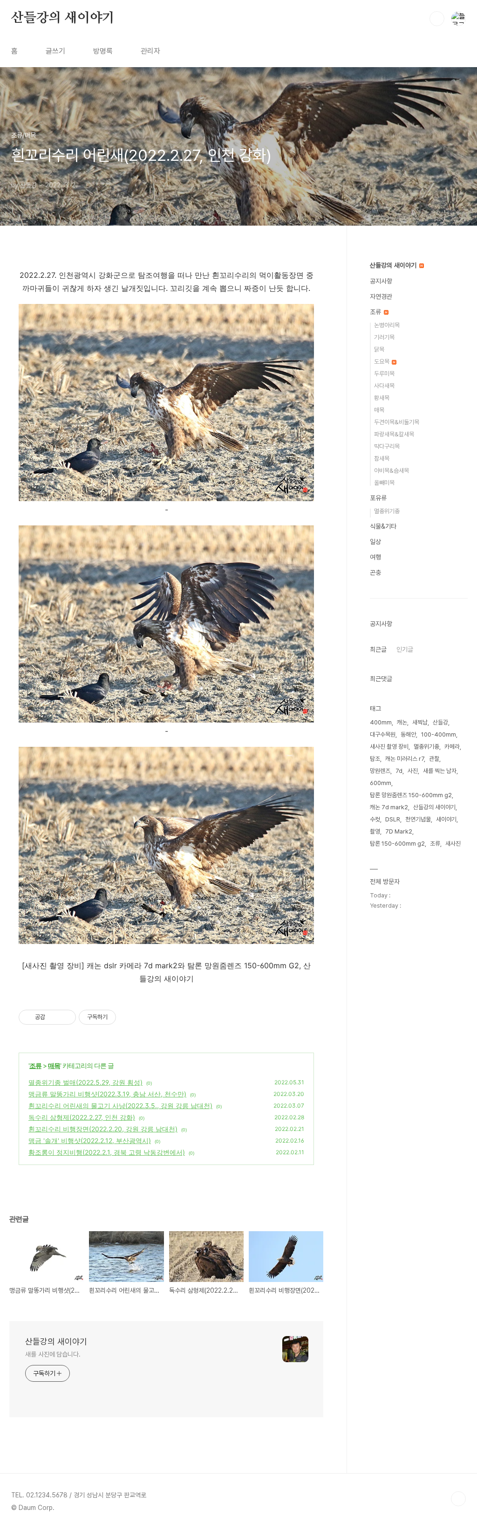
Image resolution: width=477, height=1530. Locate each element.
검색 (437, 19)
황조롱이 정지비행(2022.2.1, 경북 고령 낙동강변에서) (106, 1152)
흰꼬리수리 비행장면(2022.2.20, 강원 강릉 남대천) (102, 1129)
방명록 (103, 51)
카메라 (452, 746)
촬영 (375, 831)
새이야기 (446, 819)
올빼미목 (384, 482)
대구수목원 (382, 734)
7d (398, 770)
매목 (54, 1065)
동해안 (408, 734)
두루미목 (384, 373)
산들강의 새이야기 (63, 18)
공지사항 (381, 281)
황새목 (381, 397)
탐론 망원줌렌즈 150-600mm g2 (411, 795)
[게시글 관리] (65, 1017)
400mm (381, 722)
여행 (375, 557)
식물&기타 (383, 526)
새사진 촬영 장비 (389, 746)
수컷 (375, 819)
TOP (458, 1498)
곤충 (375, 572)
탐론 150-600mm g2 (397, 843)
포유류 (378, 498)
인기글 (404, 649)
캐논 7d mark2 (389, 807)
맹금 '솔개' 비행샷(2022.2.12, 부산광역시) (89, 1140)
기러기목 (384, 337)
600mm (380, 782)
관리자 (150, 51)
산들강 (440, 722)
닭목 (379, 349)
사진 (413, 770)
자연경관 (381, 296)
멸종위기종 (387, 511)
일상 (375, 541)
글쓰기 (55, 51)
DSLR (392, 819)
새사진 (453, 843)
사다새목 (384, 385)
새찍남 (420, 722)
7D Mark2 (398, 831)
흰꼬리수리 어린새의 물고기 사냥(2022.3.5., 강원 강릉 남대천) (120, 1106)
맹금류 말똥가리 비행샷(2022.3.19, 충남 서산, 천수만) (107, 1094)
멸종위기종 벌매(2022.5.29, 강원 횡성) (85, 1082)
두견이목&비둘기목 (396, 422)
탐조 (375, 758)
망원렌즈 (380, 770)
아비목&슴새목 (391, 470)
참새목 (381, 458)
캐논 (402, 722)
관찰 (434, 758)
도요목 (382, 361)
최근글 (378, 649)
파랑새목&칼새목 (394, 434)
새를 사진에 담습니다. (53, 1354)
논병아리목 (387, 325)
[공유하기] (54, 1017)
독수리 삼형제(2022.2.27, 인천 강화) (81, 1117)
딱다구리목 (387, 446)
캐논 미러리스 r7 (404, 758)
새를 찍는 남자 (440, 770)
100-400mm (438, 734)
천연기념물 (418, 819)
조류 (35, 1065)
